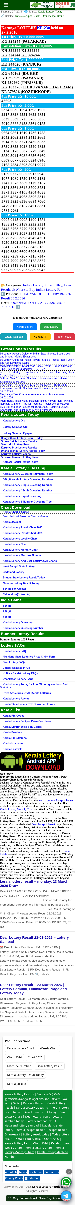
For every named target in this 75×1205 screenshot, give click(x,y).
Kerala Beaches (12, 732)
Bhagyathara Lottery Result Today (22, 438)
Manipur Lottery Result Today (21, 583)
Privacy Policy (14, 1178)
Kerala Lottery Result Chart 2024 (22, 533)
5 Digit (7, 616)
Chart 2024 (14, 1057)
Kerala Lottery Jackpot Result (56, 800)
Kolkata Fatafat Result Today (20, 461)
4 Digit (7, 611)
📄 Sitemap (32, 1178)
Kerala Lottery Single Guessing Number (27, 484)
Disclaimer (36, 1172)
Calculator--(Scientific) (16, 594)
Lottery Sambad (13, 336)
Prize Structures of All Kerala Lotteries (27, 693)
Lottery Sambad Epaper (17, 433)
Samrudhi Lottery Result (16, 444)
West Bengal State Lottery (19, 566)
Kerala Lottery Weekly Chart (20, 538)
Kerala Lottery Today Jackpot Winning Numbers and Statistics (34, 686)
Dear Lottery (51, 326)
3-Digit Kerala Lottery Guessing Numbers (28, 479)
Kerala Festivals (12, 749)
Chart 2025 (35, 1057)
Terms (23, 1172)
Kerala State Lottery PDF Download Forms (29, 704)
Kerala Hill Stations (15, 737)
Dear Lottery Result (49, 1066)
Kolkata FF (40, 336)
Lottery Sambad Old (15, 426)
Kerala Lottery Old (14, 420)
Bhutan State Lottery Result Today (24, 577)
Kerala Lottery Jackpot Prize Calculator (27, 721)
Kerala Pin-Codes (13, 715)
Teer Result (64, 336)
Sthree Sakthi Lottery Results (19, 441)
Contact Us (51, 1172)
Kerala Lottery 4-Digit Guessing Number (27, 490)
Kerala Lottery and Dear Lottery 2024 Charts (30, 560)
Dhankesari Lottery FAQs (18, 678)
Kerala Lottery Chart (15, 544)
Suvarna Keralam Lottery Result (20, 457)
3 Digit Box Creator (14, 588)
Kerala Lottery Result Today (25, 1075)
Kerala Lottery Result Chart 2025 (22, 527)
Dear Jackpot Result (53, 16)
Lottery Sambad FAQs (16, 667)
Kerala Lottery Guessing (18, 622)
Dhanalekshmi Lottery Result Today (23, 450)
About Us (11, 1172)
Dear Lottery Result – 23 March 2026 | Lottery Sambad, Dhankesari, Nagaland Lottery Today (33, 989)
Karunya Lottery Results (16, 453)
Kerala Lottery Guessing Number (23, 628)
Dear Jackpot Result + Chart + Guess (25, 516)
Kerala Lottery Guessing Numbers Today (28, 473)
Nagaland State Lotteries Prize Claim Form (29, 656)
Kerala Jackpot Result (27, 16)
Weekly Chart (49, 1048)
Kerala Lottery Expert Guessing (22, 496)
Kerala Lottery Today (50, 11)
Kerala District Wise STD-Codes (22, 726)
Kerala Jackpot (12, 521)
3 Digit (7, 605)
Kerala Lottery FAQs (15, 651)
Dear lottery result (37, 1116)
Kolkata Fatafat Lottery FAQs (20, 673)
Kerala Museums (13, 743)
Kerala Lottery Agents (16, 698)
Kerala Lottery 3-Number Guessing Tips (27, 501)
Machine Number (19, 1066)
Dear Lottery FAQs (14, 662)
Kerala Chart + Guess (16, 511)
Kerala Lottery (25, 326)
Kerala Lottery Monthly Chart (20, 549)
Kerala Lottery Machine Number (22, 555)
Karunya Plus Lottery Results (19, 447)
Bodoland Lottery (13, 572)
